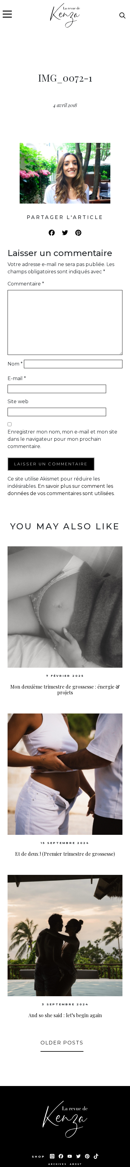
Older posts (62, 1043)
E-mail (17, 378)
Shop (39, 1156)
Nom (15, 364)
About (76, 1164)
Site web (18, 401)
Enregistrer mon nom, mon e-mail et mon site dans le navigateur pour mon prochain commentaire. (62, 439)
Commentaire (26, 284)
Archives (57, 1164)
